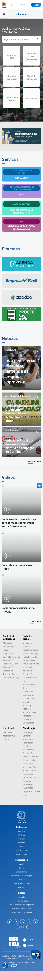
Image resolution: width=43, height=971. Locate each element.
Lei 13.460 (21, 879)
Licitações (21, 897)
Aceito (18, 969)
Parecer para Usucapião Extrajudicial (28, 719)
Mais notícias (34, 461)
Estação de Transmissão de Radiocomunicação (11, 674)
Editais (6, 739)
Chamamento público (21, 901)
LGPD (21, 868)
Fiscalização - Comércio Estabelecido (28, 746)
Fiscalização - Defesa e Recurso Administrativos (30, 756)
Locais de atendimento (21, 854)
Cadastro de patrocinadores (21, 912)
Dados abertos (21, 872)
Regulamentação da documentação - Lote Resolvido (31, 653)
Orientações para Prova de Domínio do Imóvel (31, 664)
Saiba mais (27, 963)
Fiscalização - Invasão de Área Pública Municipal (31, 767)
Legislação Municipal (21, 883)
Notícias (21, 835)
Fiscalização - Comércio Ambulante (28, 736)
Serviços (21, 831)
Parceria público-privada (21, 908)
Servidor (21, 839)
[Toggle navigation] (4, 14)
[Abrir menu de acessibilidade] (5, 966)
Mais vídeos (35, 621)
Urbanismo (21, 14)
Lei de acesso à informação (21, 876)
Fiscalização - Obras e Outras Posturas (30, 777)
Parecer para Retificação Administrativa (29, 709)
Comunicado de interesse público (21, 905)
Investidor (21, 843)
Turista (21, 846)
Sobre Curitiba (21, 850)
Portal (21, 864)
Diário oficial (21, 887)
